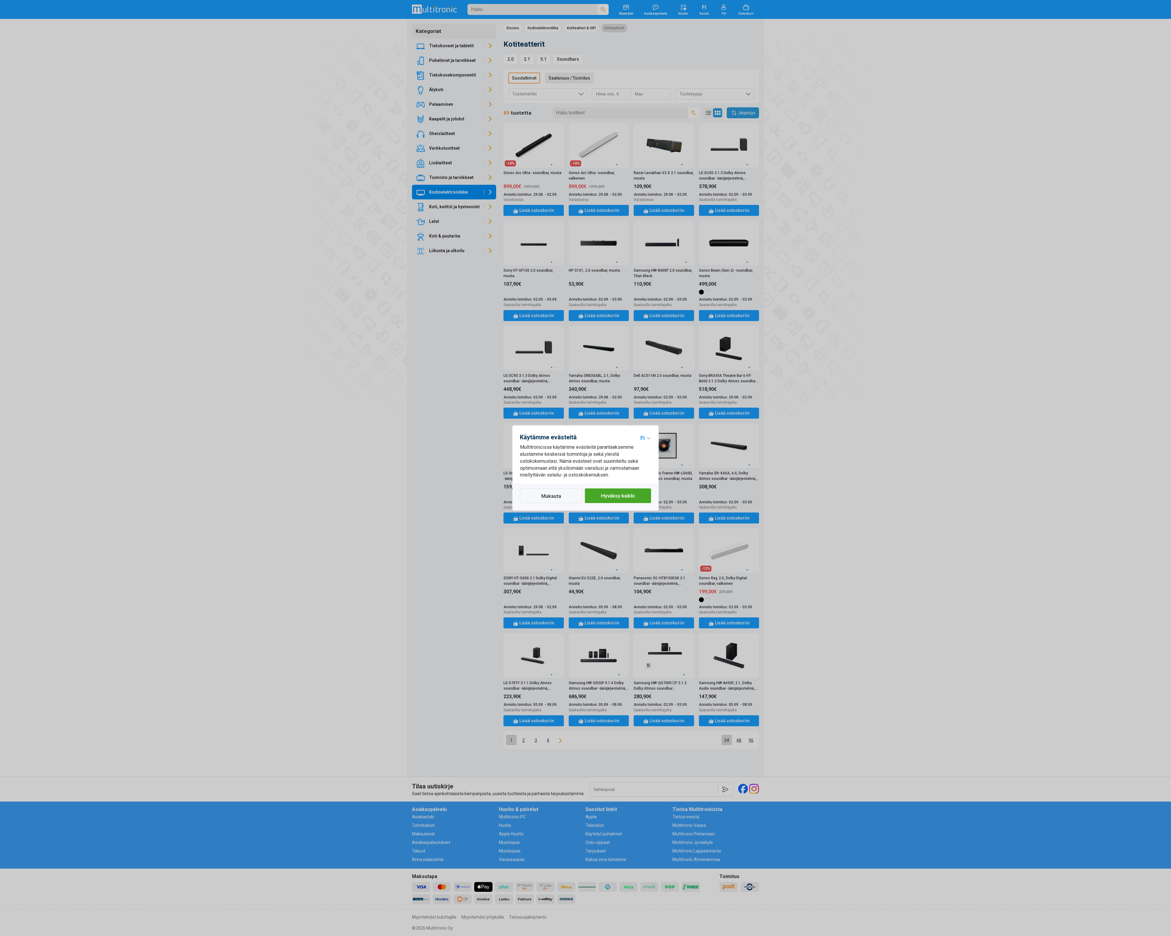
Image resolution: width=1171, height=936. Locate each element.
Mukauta (551, 496)
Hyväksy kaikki (618, 496)
